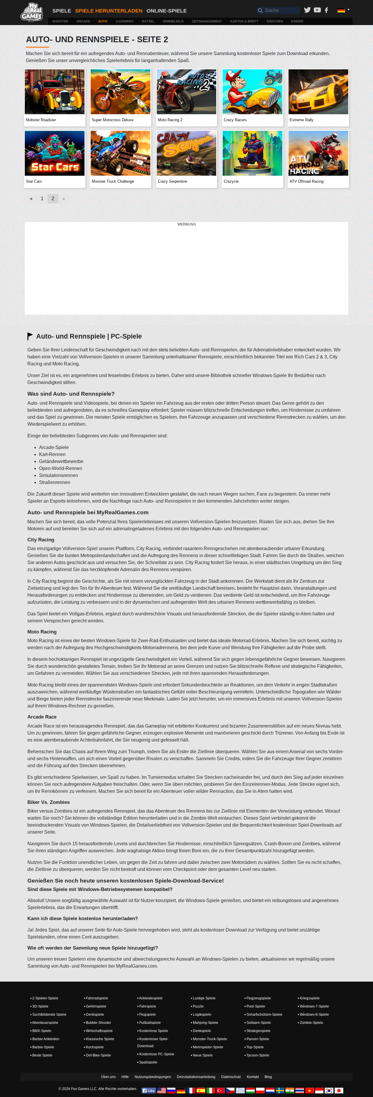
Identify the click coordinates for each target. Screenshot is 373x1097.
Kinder (297, 21)
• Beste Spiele (41, 1055)
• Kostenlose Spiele (152, 1031)
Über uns (108, 1077)
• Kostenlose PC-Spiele (155, 1054)
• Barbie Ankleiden (44, 1039)
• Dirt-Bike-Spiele (97, 1055)
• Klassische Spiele (99, 1039)
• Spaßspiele (147, 1062)
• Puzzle (197, 1006)
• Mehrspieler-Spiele (207, 1047)
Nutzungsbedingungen (153, 1077)
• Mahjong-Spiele (204, 1023)
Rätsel (148, 21)
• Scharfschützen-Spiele (263, 1015)
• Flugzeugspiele (257, 998)
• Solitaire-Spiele (257, 1023)
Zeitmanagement (207, 21)
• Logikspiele (201, 1015)
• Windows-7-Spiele (313, 1006)
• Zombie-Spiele (310, 1023)
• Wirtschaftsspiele (98, 1031)
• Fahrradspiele (96, 998)
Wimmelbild (173, 21)
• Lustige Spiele (203, 998)
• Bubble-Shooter (97, 1023)
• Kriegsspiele (309, 998)
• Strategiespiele (257, 1031)
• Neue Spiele (202, 1055)
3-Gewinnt (125, 21)
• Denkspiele (94, 1015)
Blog (268, 1077)
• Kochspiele (94, 1047)
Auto (103, 21)
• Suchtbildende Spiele (48, 1015)
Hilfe (125, 1077)
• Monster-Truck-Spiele (209, 1039)
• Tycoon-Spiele (256, 1055)
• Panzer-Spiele (256, 1039)
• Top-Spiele (254, 1047)
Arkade (83, 21)
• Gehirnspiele (95, 1006)
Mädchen (275, 21)
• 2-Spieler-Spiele (44, 998)
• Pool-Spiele (254, 1006)
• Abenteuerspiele (44, 1023)
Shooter (60, 21)
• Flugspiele (146, 1015)
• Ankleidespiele (150, 998)
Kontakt (253, 1077)
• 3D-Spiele (39, 1006)
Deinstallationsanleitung (196, 1077)
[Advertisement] (186, 268)
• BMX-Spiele (40, 1031)
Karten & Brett (244, 21)
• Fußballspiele (149, 1023)
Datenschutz (231, 1077)
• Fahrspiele (146, 1006)
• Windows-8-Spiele (313, 1015)
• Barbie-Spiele (42, 1047)
